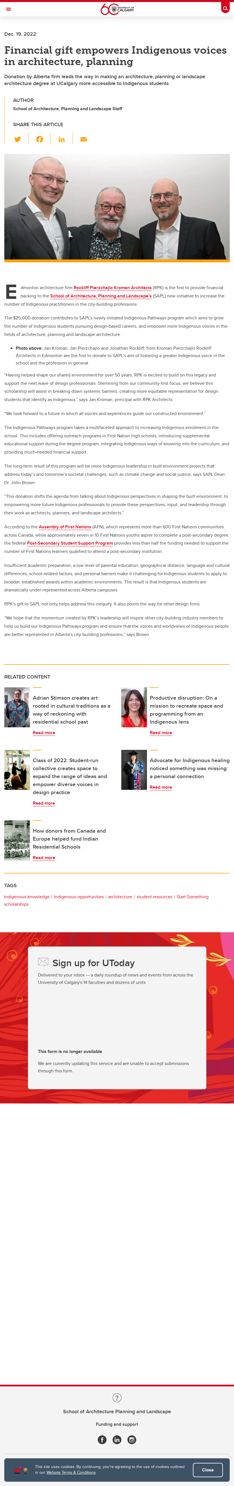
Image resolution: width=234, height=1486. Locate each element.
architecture (120, 896)
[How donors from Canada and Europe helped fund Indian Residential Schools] (17, 840)
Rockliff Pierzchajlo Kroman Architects (113, 287)
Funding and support (117, 1424)
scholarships (16, 904)
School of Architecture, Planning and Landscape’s (101, 296)
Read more (44, 732)
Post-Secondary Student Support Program (70, 543)
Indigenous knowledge (27, 896)
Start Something (193, 896)
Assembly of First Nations (65, 526)
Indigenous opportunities (79, 896)
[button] (21, 138)
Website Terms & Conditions (71, 1472)
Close (208, 1470)
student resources (154, 896)
